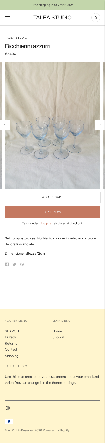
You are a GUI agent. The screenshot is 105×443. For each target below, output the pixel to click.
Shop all (58, 337)
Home (57, 331)
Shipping (46, 223)
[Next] (100, 125)
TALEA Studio (16, 37)
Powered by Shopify (56, 430)
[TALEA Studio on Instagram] (8, 408)
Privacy (10, 337)
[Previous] (5, 125)
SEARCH (12, 331)
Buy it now (52, 212)
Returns (11, 343)
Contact (11, 349)
